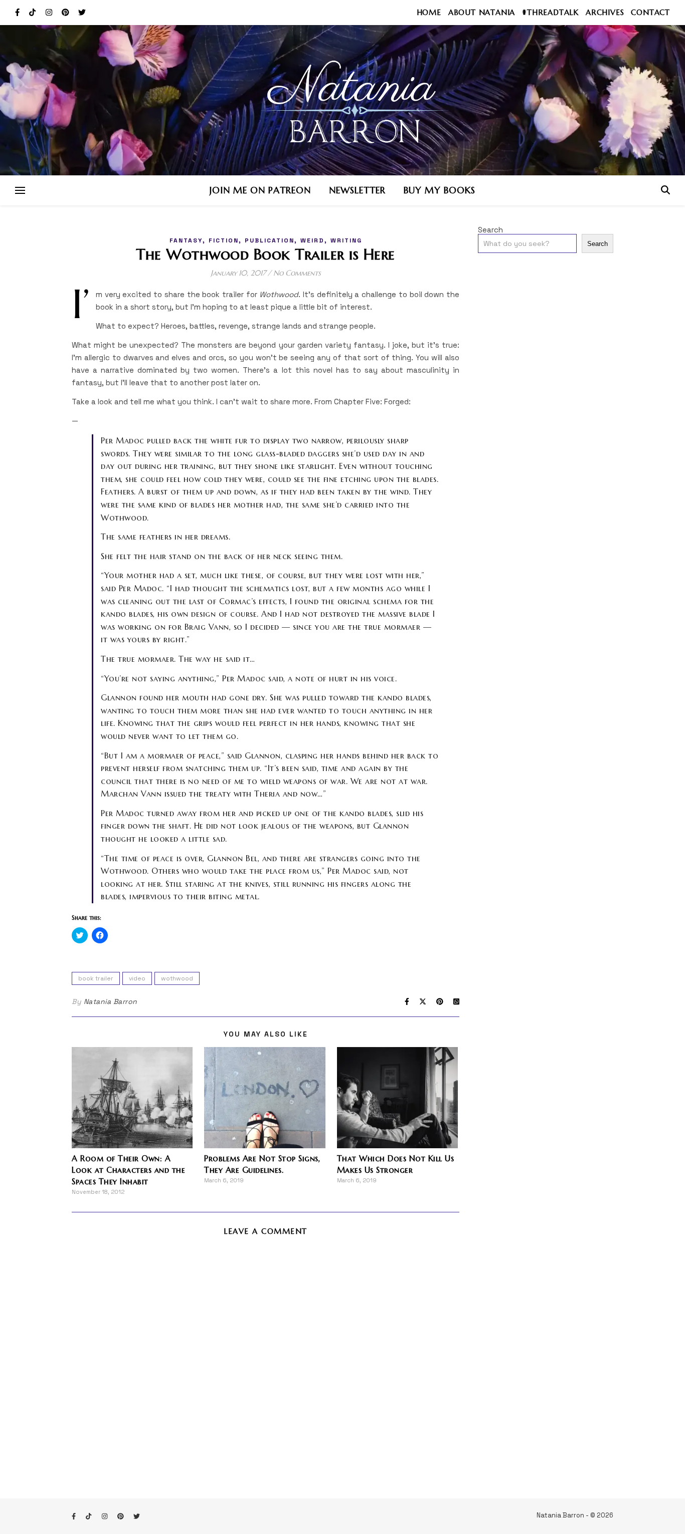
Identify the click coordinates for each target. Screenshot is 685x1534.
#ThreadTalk (550, 12)
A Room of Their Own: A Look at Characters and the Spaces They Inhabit (128, 1169)
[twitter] (82, 12)
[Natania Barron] (342, 100)
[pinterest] (66, 12)
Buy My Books (439, 190)
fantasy (186, 240)
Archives (605, 12)
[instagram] (50, 12)
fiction (224, 240)
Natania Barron (110, 1001)
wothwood (177, 978)
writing (346, 240)
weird (312, 240)
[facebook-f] (18, 12)
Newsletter (357, 190)
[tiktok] (33, 12)
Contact (650, 12)
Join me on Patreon (260, 190)
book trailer (95, 978)
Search (490, 229)
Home (429, 12)
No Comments (297, 273)
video (137, 978)
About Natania (481, 12)
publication (269, 240)
